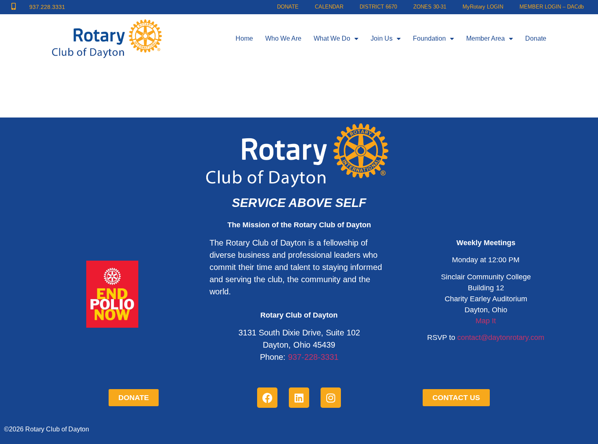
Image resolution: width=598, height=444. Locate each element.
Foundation (429, 38)
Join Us (382, 38)
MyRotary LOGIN (483, 7)
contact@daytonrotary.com (500, 337)
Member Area (485, 38)
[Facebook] (267, 397)
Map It (486, 321)
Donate (535, 38)
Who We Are (283, 38)
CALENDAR (329, 7)
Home (244, 38)
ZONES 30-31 (429, 7)
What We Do (332, 38)
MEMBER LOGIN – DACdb (551, 7)
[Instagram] (331, 397)
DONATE (288, 7)
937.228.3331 (47, 7)
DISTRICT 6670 (378, 7)
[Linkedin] (299, 397)
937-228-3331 (313, 357)
